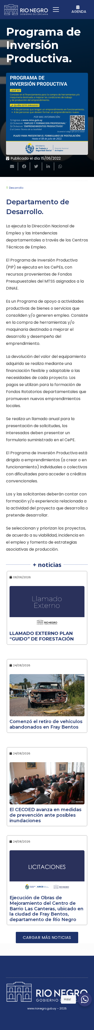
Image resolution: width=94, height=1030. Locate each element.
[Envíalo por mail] (12, 166)
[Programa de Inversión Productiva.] (47, 114)
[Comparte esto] (24, 166)
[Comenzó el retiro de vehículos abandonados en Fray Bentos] (47, 695)
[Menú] (56, 9)
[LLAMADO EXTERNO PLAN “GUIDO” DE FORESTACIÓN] (47, 607)
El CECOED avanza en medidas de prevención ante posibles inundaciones (45, 815)
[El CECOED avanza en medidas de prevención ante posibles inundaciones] (47, 783)
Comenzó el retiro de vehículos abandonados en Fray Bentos (46, 724)
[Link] (26, 9)
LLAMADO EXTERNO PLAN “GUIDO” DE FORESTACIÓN (42, 636)
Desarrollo (16, 188)
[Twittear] (36, 166)
